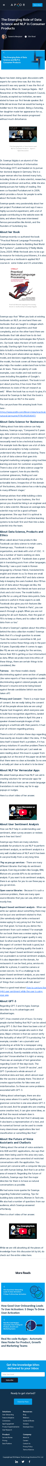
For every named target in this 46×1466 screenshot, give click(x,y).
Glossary (26, 1424)
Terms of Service (28, 1450)
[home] (17, 5)
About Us (26, 1437)
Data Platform (7, 1443)
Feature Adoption (8, 1418)
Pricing (4, 1440)
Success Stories (7, 1437)
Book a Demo (37, 5)
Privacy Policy (27, 1447)
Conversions (6, 1421)
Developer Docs (28, 1427)
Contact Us (26, 1443)
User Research (7, 1430)
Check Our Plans (23, 1402)
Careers (25, 1440)
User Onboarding (8, 1415)
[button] (3, 4)
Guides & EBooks (28, 1421)
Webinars (26, 1418)
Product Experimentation (10, 1427)
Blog (24, 1415)
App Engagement (8, 1424)
